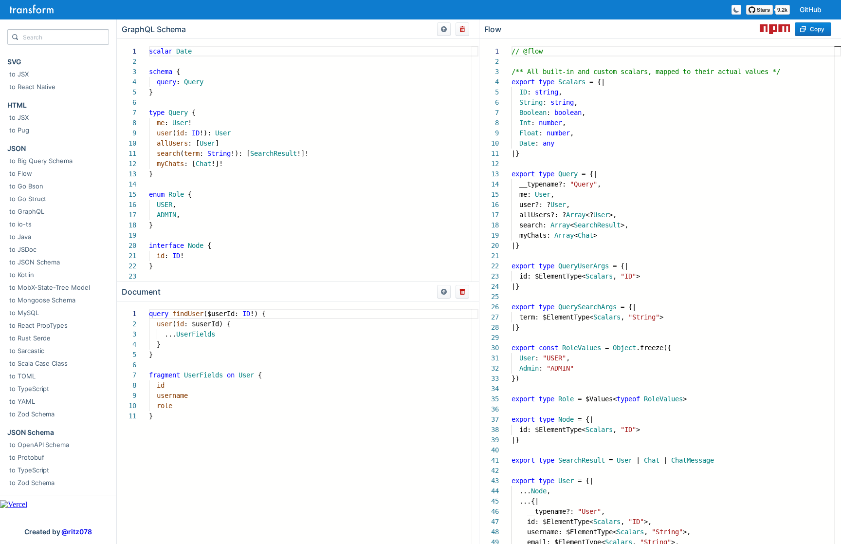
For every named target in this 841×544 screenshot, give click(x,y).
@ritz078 (76, 531)
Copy (817, 29)
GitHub (811, 9)
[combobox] (58, 39)
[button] (444, 29)
